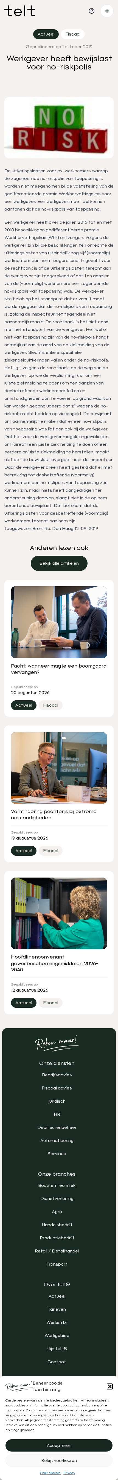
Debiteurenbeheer (57, 1127)
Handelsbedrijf (57, 1224)
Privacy (69, 1473)
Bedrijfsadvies (57, 1074)
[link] (59, 563)
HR (57, 1114)
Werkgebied (56, 1335)
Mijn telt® (56, 1348)
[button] (110, 1386)
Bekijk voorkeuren (59, 1460)
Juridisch (57, 1101)
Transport (57, 1264)
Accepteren (59, 1445)
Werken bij (57, 1322)
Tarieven (57, 1309)
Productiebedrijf (57, 1237)
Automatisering (57, 1140)
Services (56, 1153)
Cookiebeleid (50, 1473)
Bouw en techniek (56, 1185)
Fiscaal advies (57, 1088)
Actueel (57, 1296)
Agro (57, 1211)
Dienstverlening (57, 1198)
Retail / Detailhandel (57, 1251)
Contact (56, 1361)
